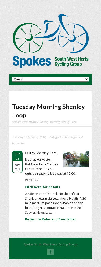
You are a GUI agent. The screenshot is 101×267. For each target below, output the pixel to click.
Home (33, 122)
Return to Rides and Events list (50, 219)
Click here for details (42, 187)
